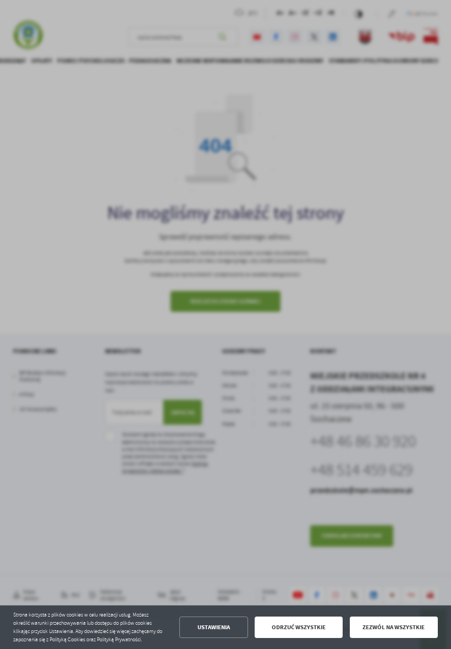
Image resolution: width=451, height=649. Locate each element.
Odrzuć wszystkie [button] (299, 627)
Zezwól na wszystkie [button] (393, 627)
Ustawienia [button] (213, 627)
